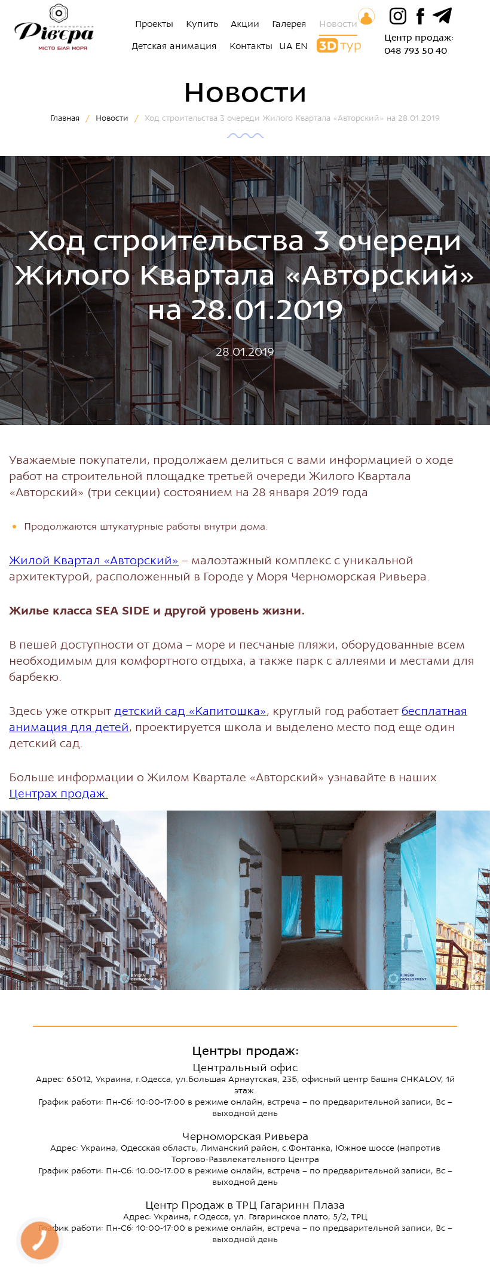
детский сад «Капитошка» (190, 711)
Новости (338, 24)
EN (301, 46)
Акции (245, 24)
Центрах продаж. (58, 793)
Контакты (250, 46)
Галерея (289, 24)
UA (285, 46)
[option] (301, 900)
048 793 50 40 (415, 50)
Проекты (154, 24)
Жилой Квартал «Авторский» (94, 560)
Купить (202, 24)
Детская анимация (174, 46)
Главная (64, 118)
